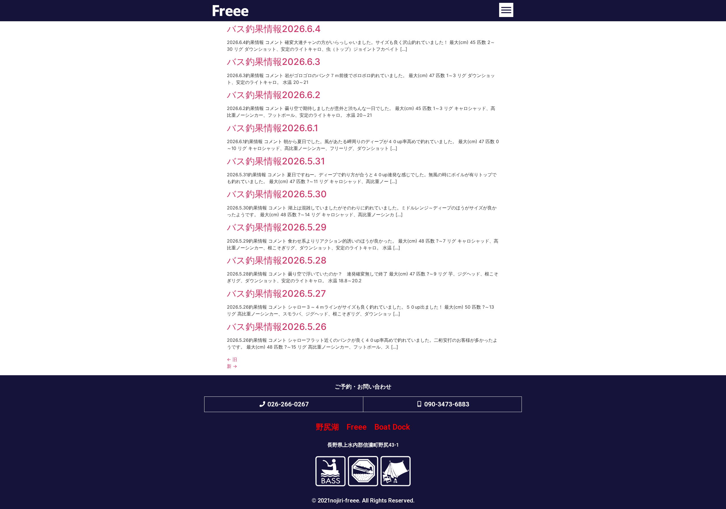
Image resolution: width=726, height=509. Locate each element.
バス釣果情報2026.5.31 (276, 161)
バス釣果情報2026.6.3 (273, 61)
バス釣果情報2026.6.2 (273, 94)
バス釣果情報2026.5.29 (276, 227)
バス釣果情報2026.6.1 (272, 127)
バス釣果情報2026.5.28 (276, 260)
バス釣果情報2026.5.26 (276, 326)
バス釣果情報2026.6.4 (274, 28)
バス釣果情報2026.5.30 (277, 194)
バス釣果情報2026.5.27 (276, 293)
